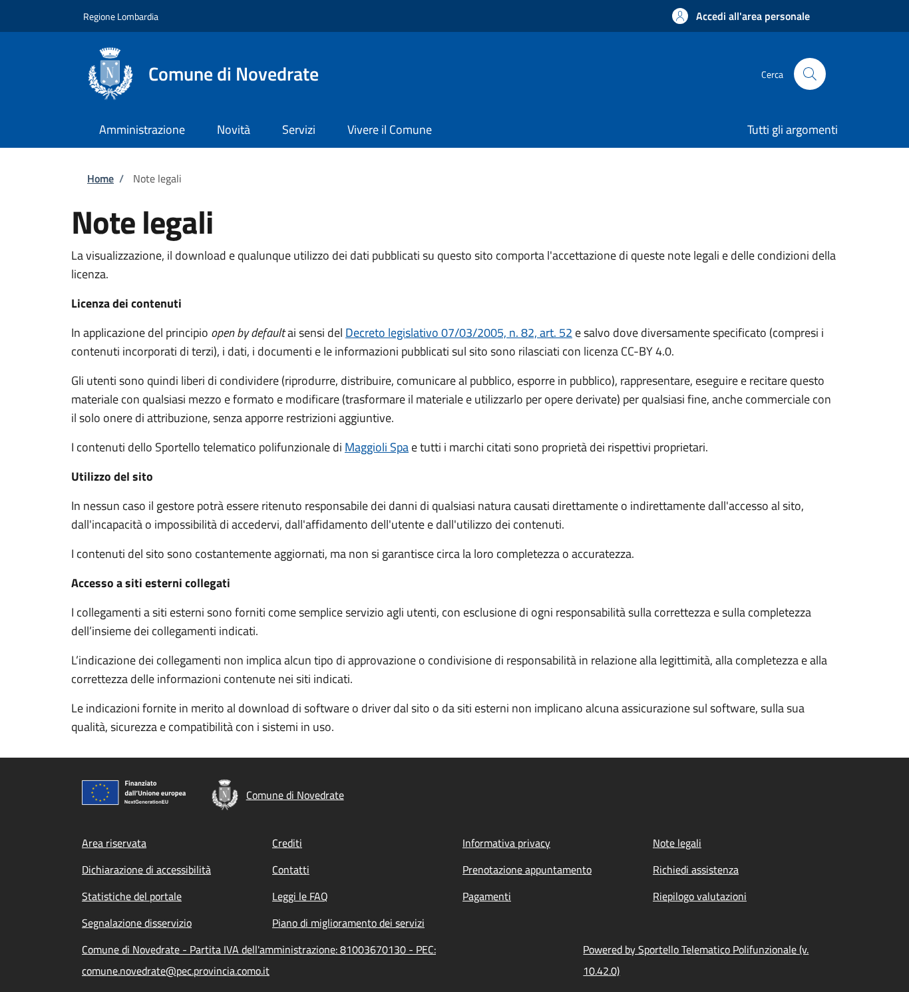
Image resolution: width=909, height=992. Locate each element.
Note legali (677, 843)
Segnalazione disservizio (137, 923)
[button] (741, 16)
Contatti (290, 869)
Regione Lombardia (120, 16)
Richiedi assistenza (696, 869)
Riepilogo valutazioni (700, 896)
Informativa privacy (506, 843)
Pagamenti (486, 896)
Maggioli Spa (377, 447)
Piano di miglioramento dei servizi (348, 923)
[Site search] (810, 74)
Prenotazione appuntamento (527, 869)
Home (100, 178)
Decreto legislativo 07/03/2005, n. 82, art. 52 (458, 333)
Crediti (287, 843)
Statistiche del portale (132, 896)
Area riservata (114, 843)
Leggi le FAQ (300, 896)
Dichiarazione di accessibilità (146, 869)
